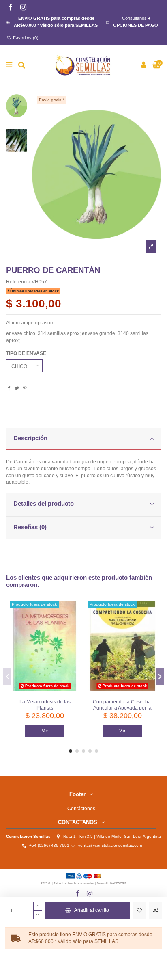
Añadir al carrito (91, 910)
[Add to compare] (155, 910)
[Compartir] (9, 388)
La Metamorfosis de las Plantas (45, 705)
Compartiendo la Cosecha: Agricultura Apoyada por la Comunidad (122, 708)
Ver (45, 730)
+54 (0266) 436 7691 (49, 845)
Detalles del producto (43, 503)
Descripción (30, 438)
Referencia (18, 282)
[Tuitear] (17, 388)
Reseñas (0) (30, 527)
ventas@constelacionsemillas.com (112, 845)
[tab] (83, 439)
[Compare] (74, 625)
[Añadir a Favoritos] (139, 910)
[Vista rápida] (74, 638)
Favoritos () (25, 37)
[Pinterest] (25, 388)
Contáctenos (81, 808)
